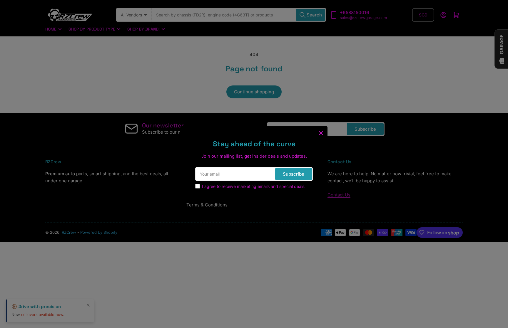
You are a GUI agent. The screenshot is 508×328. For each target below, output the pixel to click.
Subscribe (293, 174)
